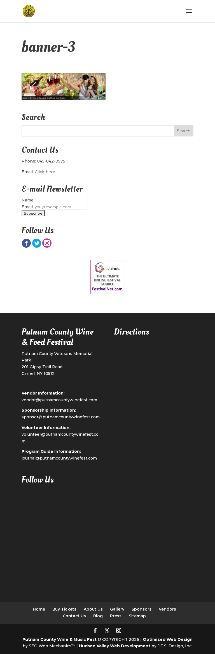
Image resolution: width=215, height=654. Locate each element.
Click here (45, 171)
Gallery (117, 609)
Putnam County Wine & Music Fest (59, 639)
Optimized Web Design (168, 639)
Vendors (167, 609)
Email (27, 206)
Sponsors (141, 609)
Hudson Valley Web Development (114, 645)
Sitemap (137, 615)
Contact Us (74, 615)
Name (28, 200)
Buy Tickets (64, 609)
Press (115, 615)
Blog (98, 615)
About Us (93, 609)
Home (39, 609)
